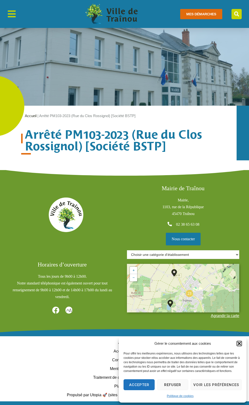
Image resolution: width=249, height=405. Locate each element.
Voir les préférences (216, 385)
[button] (239, 343)
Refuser (172, 385)
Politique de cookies (180, 396)
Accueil (30, 116)
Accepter (139, 385)
